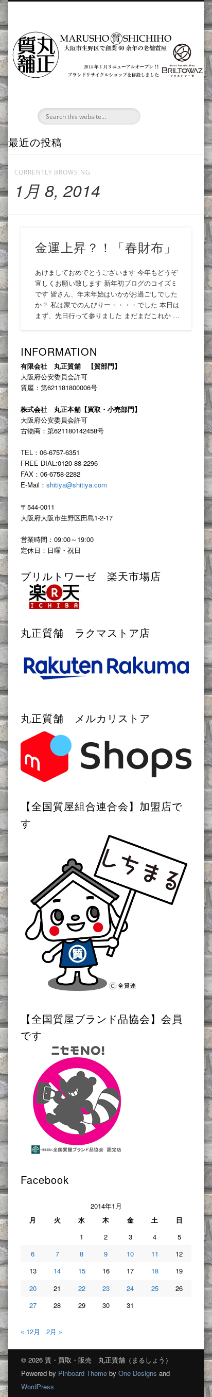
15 (81, 1271)
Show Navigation (166, 92)
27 (33, 1305)
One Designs (137, 1373)
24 (130, 1288)
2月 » (54, 1331)
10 (130, 1254)
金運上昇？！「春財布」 (105, 247)
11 (154, 1254)
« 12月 (30, 1331)
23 (106, 1288)
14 (57, 1271)
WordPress (37, 1386)
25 (154, 1288)
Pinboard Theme (82, 1373)
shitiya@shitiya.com (76, 485)
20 (33, 1288)
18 (154, 1271)
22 (81, 1288)
